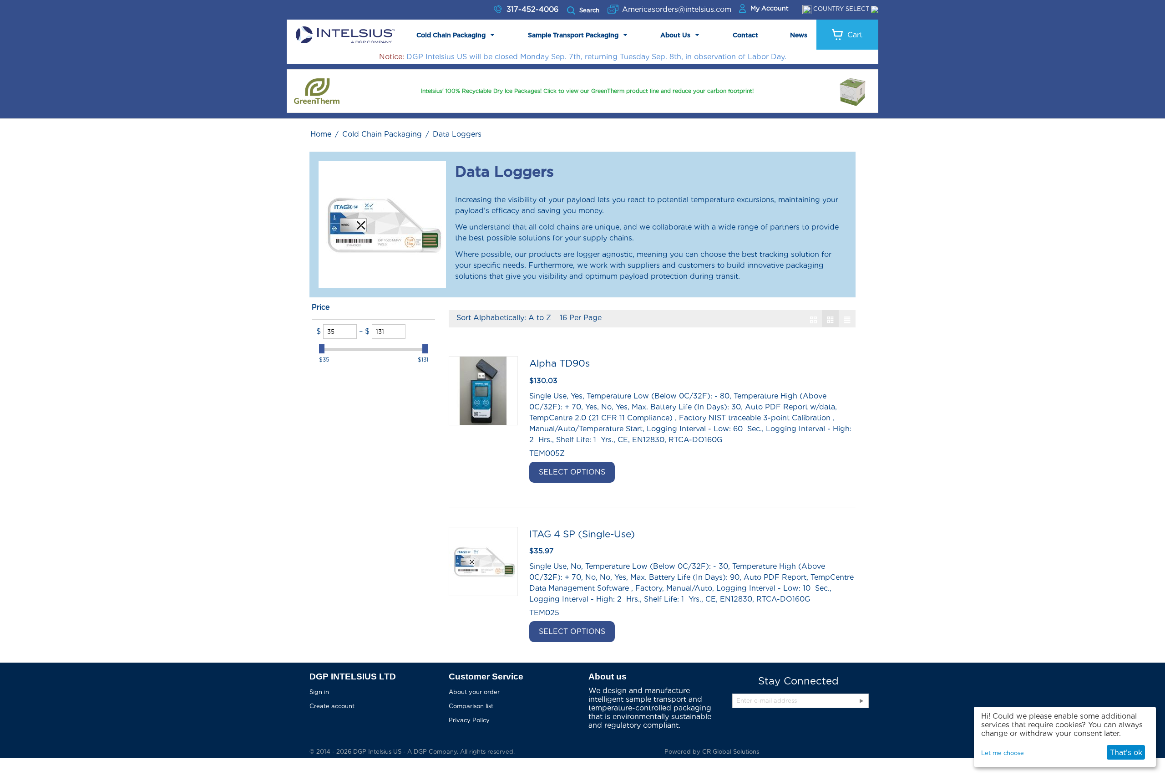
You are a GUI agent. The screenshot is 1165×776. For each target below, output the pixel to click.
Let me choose (1002, 753)
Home (320, 134)
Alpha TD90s (559, 363)
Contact (745, 35)
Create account (332, 706)
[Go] (861, 701)
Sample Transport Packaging (573, 35)
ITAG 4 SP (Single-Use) (582, 534)
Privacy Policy (469, 720)
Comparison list (471, 706)
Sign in (319, 692)
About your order (474, 692)
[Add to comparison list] (657, 472)
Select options (572, 472)
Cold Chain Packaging (451, 35)
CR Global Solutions (730, 751)
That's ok (1126, 752)
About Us (675, 35)
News (798, 35)
